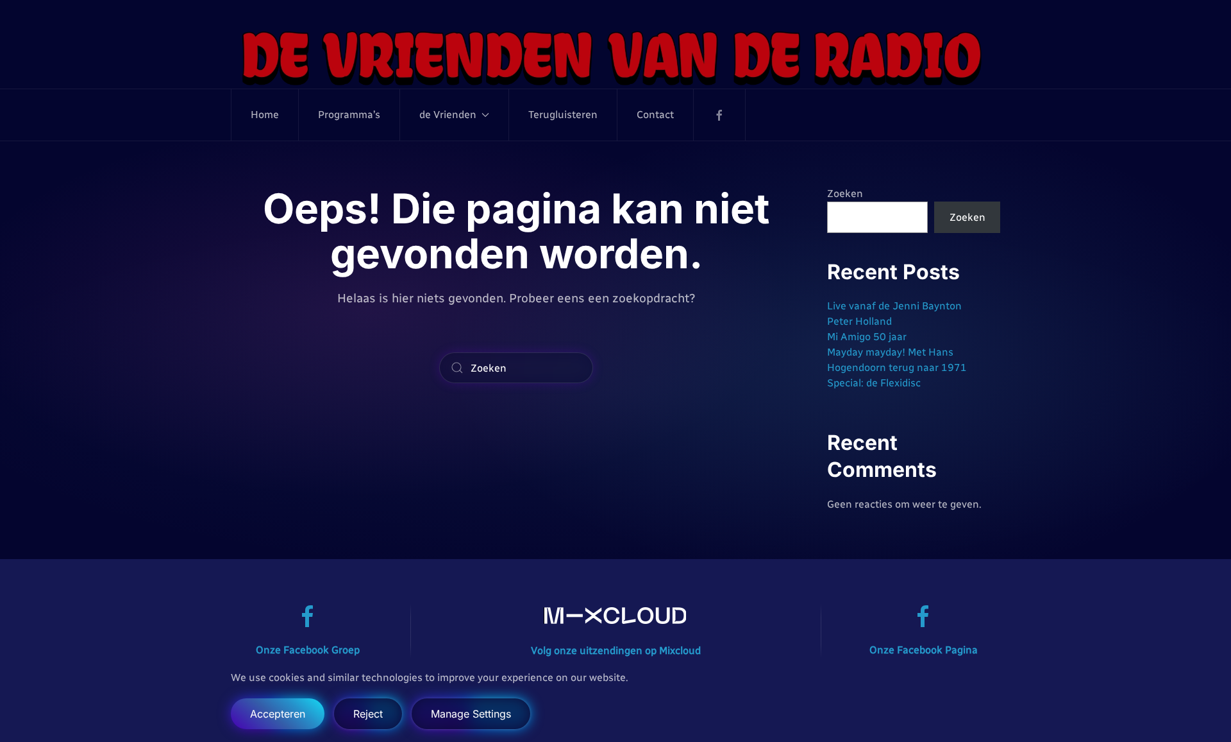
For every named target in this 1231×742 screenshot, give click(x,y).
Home (265, 114)
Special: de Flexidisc (874, 383)
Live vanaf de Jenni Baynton (894, 306)
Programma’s (349, 114)
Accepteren (277, 713)
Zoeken (845, 193)
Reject (368, 713)
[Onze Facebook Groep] (308, 616)
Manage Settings (471, 713)
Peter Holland (859, 321)
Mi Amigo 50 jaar (867, 337)
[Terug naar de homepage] (615, 57)
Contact (655, 114)
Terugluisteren (563, 114)
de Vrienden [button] (447, 114)
